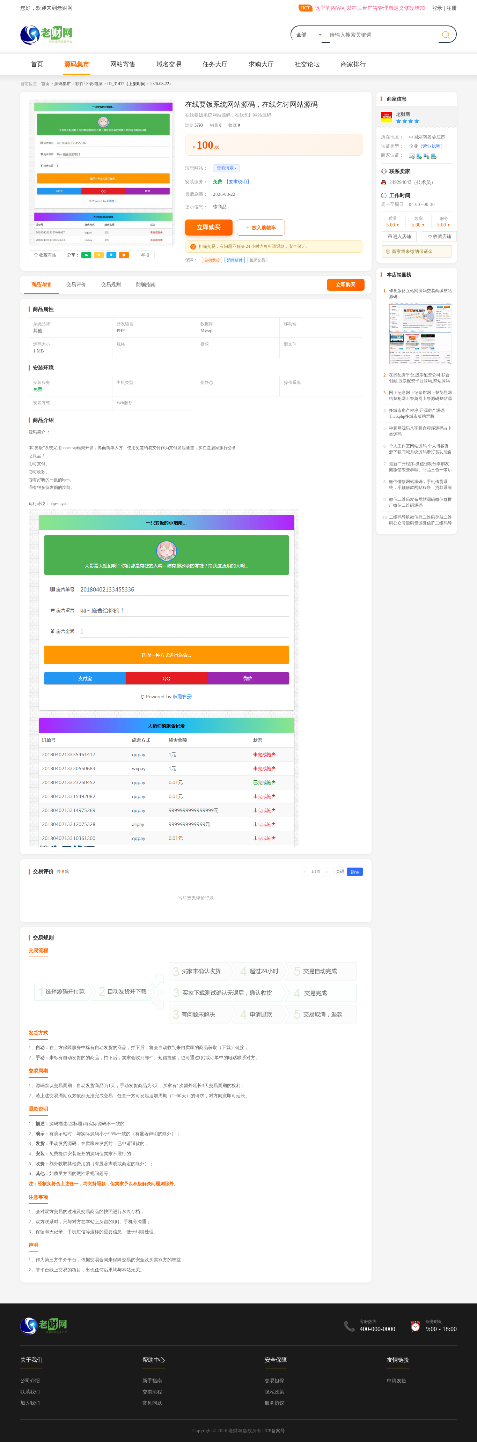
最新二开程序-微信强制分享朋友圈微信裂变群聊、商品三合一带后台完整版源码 (420, 467)
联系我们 (30, 1392)
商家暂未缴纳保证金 (409, 251)
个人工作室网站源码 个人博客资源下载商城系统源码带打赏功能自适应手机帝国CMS (420, 449)
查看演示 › (226, 168)
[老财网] (387, 117)
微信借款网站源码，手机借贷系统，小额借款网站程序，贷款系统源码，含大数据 (420, 485)
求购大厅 (261, 64)
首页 (37, 64)
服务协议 (274, 1403)
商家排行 (353, 64)
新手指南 (152, 1380)
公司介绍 (30, 1380)
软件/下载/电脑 (89, 83)
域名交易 (169, 64)
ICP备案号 (274, 1430)
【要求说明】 (237, 181)
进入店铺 (399, 236)
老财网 (403, 114)
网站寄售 (122, 64)
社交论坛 (307, 64)
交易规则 (111, 284)
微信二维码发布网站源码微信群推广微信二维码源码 (420, 502)
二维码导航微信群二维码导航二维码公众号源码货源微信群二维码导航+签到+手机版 (420, 520)
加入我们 (30, 1403)
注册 (451, 8)
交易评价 (76, 284)
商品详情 (41, 284)
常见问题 (152, 1403)
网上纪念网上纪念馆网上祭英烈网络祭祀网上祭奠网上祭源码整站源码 (420, 396)
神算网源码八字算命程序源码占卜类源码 (420, 431)
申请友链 (396, 1380)
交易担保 (274, 1380)
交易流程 (152, 1392)
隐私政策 (274, 1392)
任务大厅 (215, 64)
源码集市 (76, 64)
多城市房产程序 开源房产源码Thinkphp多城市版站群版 (417, 413)
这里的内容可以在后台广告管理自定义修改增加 (370, 8)
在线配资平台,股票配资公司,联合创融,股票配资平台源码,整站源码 (419, 377)
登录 (437, 8)
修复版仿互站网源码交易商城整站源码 (420, 293)
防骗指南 (146, 284)
